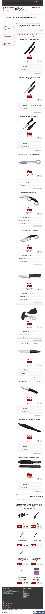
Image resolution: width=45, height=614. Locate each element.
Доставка (24, 591)
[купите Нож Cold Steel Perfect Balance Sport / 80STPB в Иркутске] (29, 427)
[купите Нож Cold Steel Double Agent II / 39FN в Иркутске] (29, 238)
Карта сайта (25, 597)
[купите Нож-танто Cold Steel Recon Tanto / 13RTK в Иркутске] (29, 48)
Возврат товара (26, 595)
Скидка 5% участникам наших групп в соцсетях (11, 591)
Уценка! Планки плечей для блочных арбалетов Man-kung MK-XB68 (22, 522)
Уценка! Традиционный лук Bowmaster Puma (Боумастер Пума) (22, 578)
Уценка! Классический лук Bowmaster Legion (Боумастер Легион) (22, 559)
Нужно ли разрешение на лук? (8, 593)
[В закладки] (24, 526)
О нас (24, 590)
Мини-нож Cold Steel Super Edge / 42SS (29, 116)
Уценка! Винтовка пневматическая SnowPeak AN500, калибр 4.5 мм (22, 540)
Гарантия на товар (6, 592)
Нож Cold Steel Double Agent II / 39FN (29, 230)
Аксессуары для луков (7, 36)
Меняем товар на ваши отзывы (8, 590)
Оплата (24, 592)
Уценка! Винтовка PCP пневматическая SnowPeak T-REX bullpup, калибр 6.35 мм (36, 522)
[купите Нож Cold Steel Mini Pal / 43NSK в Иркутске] (29, 314)
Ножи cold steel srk (34, 499)
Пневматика (5, 34)
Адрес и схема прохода (9, 601)
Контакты (25, 596)
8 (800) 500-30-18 (8, 603)
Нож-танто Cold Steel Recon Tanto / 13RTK (29, 39)
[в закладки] (38, 61)
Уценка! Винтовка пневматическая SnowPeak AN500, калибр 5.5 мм (36, 540)
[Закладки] (32, 1)
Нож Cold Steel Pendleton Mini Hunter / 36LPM (29, 381)
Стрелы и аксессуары (7, 38)
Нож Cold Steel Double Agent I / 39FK (29, 192)
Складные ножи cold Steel (26, 499)
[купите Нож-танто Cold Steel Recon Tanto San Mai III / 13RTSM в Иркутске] (29, 87)
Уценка (4, 24)
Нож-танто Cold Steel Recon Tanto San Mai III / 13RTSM (29, 78)
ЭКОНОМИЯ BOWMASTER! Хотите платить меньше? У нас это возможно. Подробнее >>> (28, 35)
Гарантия (25, 594)
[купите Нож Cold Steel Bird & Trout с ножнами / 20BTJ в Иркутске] (29, 162)
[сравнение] (41, 61)
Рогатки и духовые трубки (7, 44)
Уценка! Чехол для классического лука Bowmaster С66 (36, 578)
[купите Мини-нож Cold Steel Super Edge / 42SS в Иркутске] (29, 124)
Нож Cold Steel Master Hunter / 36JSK (29, 268)
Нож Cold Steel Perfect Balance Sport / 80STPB (29, 419)
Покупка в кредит (26, 593)
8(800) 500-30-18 (21, 7)
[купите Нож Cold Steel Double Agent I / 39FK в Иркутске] (29, 200)
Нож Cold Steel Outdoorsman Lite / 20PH (29, 343)
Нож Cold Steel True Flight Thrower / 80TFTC (29, 457)
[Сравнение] (34, 1)
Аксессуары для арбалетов (6, 29)
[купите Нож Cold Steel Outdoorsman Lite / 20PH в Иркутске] (29, 352)
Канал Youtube (8, 607)
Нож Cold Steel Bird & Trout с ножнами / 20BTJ (29, 154)
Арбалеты (5, 26)
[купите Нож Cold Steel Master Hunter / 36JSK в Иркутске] (29, 276)
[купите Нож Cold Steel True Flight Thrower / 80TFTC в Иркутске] (29, 465)
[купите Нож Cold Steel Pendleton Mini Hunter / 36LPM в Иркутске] (29, 390)
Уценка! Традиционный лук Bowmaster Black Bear (36, 559)
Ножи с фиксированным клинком (26, 21)
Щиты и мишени (6, 41)
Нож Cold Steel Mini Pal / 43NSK (29, 305)
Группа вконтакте (8, 605)
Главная (17, 21)
